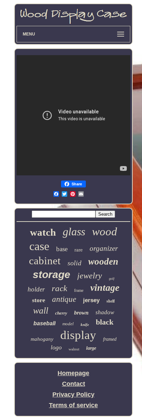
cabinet (45, 261)
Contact (73, 383)
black (104, 322)
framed (109, 339)
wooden (103, 261)
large (91, 348)
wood (104, 231)
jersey (91, 300)
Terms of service (73, 405)
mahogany (42, 339)
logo (56, 347)
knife (85, 324)
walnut (74, 349)
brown (81, 313)
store (38, 300)
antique (64, 299)
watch (43, 232)
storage (51, 274)
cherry (61, 313)
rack (59, 288)
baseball (44, 323)
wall (40, 311)
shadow (104, 312)
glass (74, 231)
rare (78, 250)
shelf (110, 301)
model (68, 323)
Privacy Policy (73, 394)
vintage (104, 287)
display (78, 335)
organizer (104, 248)
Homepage (73, 373)
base (62, 249)
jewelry (89, 275)
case (39, 246)
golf (111, 278)
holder (36, 289)
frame (78, 290)
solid (74, 263)
